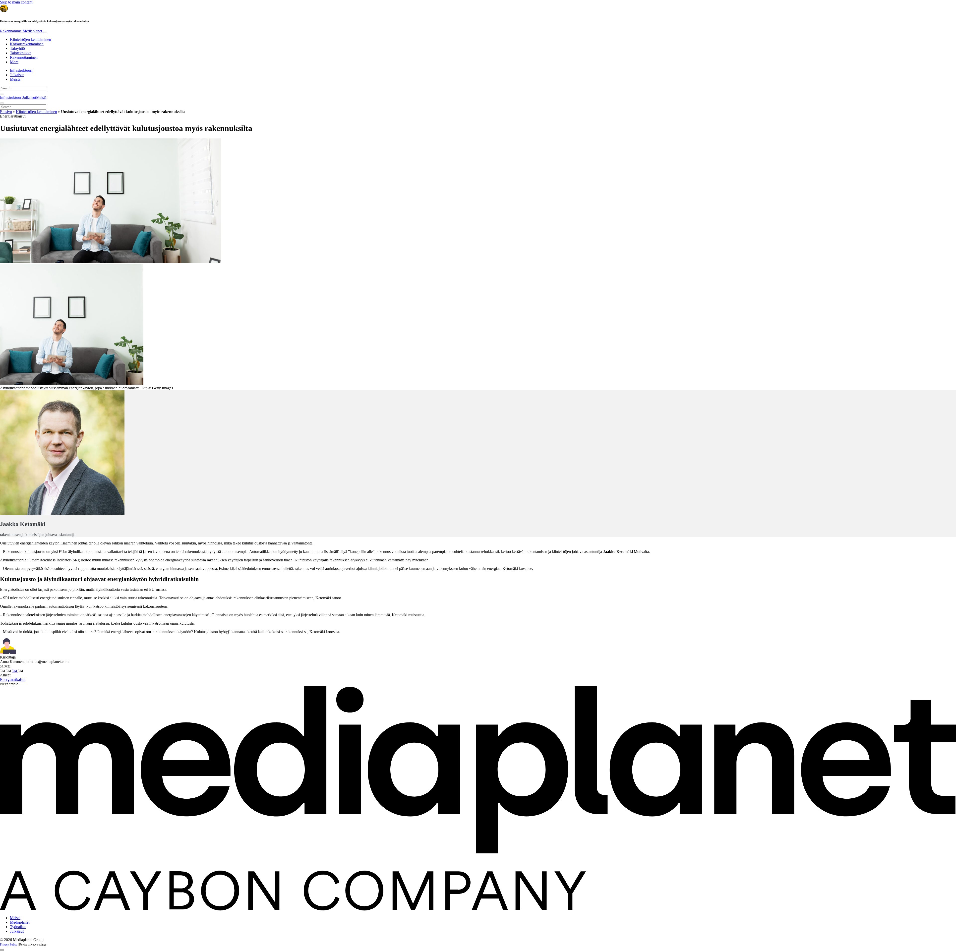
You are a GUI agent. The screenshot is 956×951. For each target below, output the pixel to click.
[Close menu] (2, 103)
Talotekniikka (20, 53)
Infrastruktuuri (21, 70)
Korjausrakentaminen (27, 44)
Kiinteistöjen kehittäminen (30, 39)
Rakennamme (21, 31)
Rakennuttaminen (24, 57)
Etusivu (6, 112)
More (14, 62)
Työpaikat (18, 927)
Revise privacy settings (32, 944)
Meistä (15, 79)
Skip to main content (16, 2)
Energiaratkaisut (12, 679)
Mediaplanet (19, 922)
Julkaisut (17, 75)
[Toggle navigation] (45, 32)
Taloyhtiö (17, 48)
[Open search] (2, 94)
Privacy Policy (8, 944)
